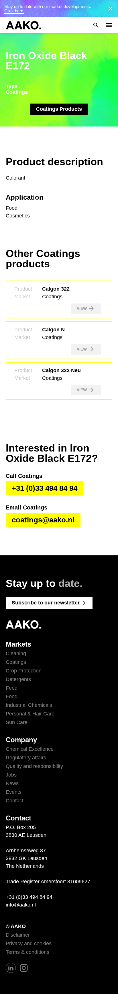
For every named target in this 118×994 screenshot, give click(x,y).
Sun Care (16, 722)
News (12, 783)
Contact (14, 801)
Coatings (16, 662)
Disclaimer (18, 935)
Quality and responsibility (34, 766)
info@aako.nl (21, 905)
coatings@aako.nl (43, 520)
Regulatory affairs (26, 757)
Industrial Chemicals (29, 705)
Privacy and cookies (29, 943)
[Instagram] (24, 967)
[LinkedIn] (11, 967)
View (86, 308)
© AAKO (16, 926)
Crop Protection (24, 671)
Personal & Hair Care (30, 714)
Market (22, 296)
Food (11, 696)
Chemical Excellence (30, 749)
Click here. (14, 10)
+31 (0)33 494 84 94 (44, 488)
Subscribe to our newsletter (49, 603)
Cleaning (16, 653)
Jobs (11, 775)
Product (23, 289)
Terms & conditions (27, 952)
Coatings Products (59, 109)
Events (13, 792)
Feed (11, 688)
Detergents (18, 679)
